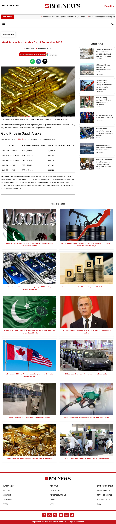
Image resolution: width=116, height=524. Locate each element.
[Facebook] (49, 515)
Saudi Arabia (24, 116)
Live (51, 504)
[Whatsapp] (44, 515)
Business (11, 34)
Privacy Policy (103, 490)
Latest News (8, 486)
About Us (54, 486)
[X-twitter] (55, 515)
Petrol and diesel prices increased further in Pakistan (86, 417)
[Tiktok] (72, 515)
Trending (7, 499)
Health (6, 490)
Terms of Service (104, 495)
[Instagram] (66, 515)
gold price (20, 139)
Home (5, 34)
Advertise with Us (58, 495)
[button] (32, 61)
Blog (99, 504)
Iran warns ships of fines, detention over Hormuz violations (104, 147)
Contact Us (55, 490)
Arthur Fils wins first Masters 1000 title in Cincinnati (53, 17)
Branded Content (105, 486)
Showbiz (7, 495)
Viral (5, 504)
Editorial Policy (104, 499)
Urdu (52, 499)
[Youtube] (61, 515)
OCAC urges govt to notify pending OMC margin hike (86, 458)
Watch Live (109, 6)
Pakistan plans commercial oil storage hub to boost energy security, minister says (104, 84)
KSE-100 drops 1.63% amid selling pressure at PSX (29, 417)
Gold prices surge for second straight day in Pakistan (29, 458)
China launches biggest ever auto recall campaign (86, 374)
